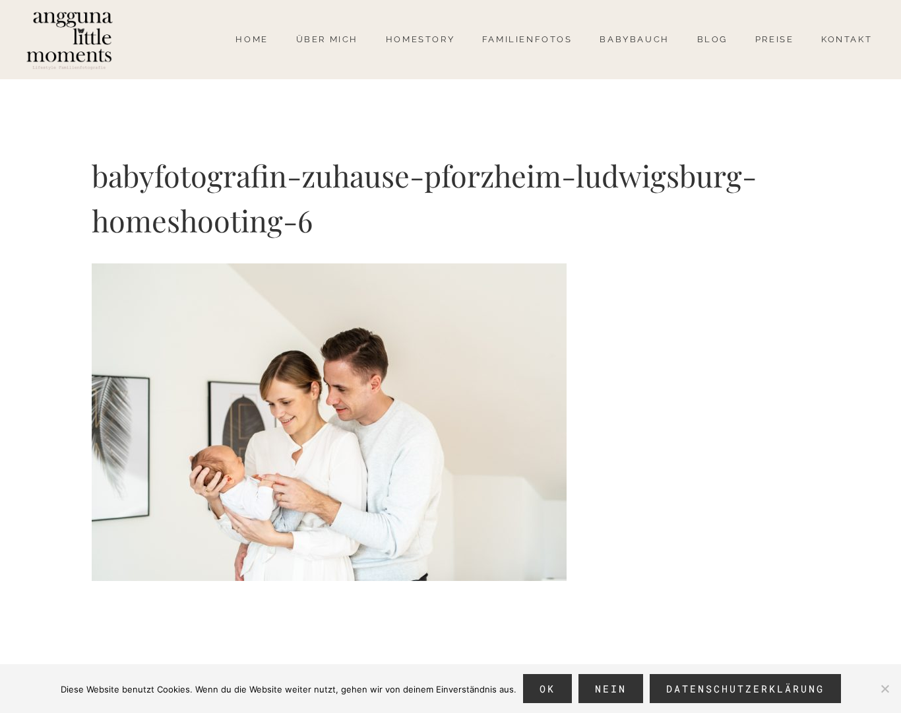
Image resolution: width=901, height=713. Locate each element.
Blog (712, 39)
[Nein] (884, 688)
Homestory (420, 39)
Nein (611, 688)
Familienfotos (527, 39)
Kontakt (846, 39)
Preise (774, 39)
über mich (327, 39)
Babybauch (634, 39)
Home (251, 39)
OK (547, 688)
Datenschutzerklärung (745, 688)
